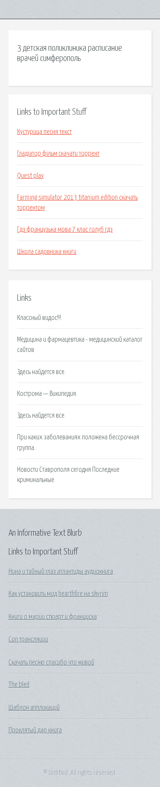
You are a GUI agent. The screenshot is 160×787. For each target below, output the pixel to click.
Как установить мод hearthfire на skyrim (58, 593)
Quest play (30, 175)
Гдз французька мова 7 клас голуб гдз (65, 229)
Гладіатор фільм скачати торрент (58, 153)
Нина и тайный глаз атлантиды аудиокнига (61, 571)
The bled (19, 684)
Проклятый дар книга (35, 730)
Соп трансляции (28, 639)
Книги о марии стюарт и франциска (53, 616)
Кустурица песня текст (44, 131)
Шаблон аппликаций (34, 707)
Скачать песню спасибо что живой (51, 662)
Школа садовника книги (46, 251)
